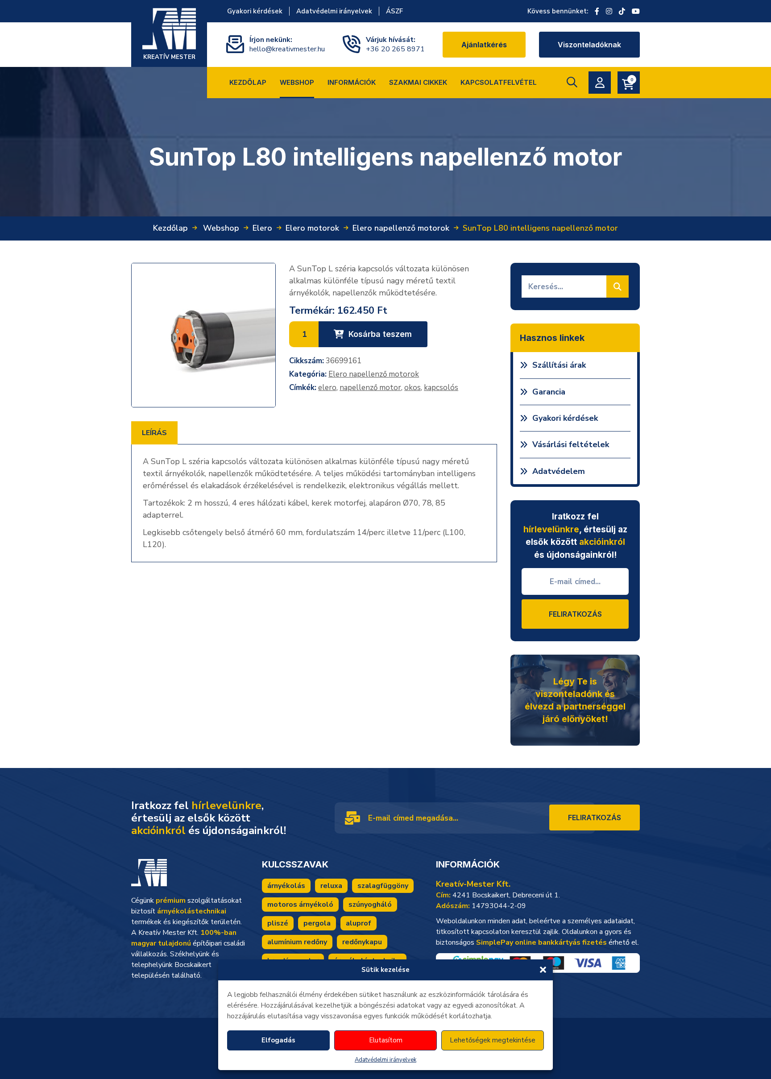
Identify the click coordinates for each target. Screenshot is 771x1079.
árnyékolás (286, 886)
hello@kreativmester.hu (287, 49)
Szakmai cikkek (418, 82)
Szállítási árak (559, 365)
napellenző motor (370, 387)
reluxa (331, 886)
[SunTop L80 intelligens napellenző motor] (203, 335)
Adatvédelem (558, 471)
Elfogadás (278, 1040)
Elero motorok (312, 228)
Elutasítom (385, 1040)
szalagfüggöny (382, 886)
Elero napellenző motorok (400, 228)
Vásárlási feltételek (570, 444)
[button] (543, 969)
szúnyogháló (370, 904)
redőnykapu (362, 942)
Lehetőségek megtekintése (492, 1040)
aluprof (358, 923)
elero (327, 387)
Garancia (548, 391)
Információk (351, 82)
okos (412, 387)
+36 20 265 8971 (395, 49)
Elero (262, 228)
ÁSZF (394, 11)
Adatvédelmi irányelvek (385, 1060)
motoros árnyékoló (300, 904)
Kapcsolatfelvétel (498, 82)
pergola (317, 923)
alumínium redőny (297, 942)
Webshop (297, 82)
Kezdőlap (247, 82)
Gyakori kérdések (254, 11)
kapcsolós (441, 387)
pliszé (277, 923)
